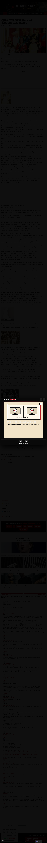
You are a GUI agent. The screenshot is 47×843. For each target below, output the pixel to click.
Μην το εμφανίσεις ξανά (24, 443)
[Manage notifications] (2, 840)
